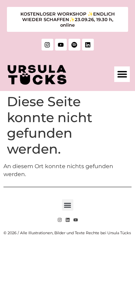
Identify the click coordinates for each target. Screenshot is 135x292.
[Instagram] (47, 45)
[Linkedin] (88, 45)
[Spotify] (74, 45)
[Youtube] (61, 45)
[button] (122, 74)
